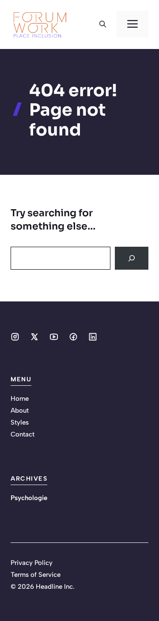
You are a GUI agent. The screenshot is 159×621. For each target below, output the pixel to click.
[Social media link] (15, 336)
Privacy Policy (32, 563)
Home (20, 399)
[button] (103, 24)
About (20, 410)
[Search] (131, 258)
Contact (22, 434)
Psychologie (29, 498)
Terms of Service (36, 575)
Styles (20, 422)
